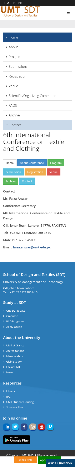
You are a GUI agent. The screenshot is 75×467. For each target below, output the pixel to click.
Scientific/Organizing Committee (32, 95)
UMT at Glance (15, 345)
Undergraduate (15, 310)
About (13, 47)
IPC (8, 396)
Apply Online (14, 327)
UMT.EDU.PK (13, 3)
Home (13, 37)
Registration (17, 76)
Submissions (18, 66)
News (9, 372)
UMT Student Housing (20, 402)
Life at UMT (13, 367)
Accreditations (15, 351)
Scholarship (25, 459)
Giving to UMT (15, 361)
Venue (13, 86)
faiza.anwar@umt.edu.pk (32, 247)
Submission (13, 172)
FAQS (13, 105)
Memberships (14, 356)
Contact (15, 125)
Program (15, 56)
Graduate (12, 316)
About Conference (32, 163)
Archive (14, 115)
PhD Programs (15, 321)
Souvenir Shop (15, 407)
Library (10, 391)
